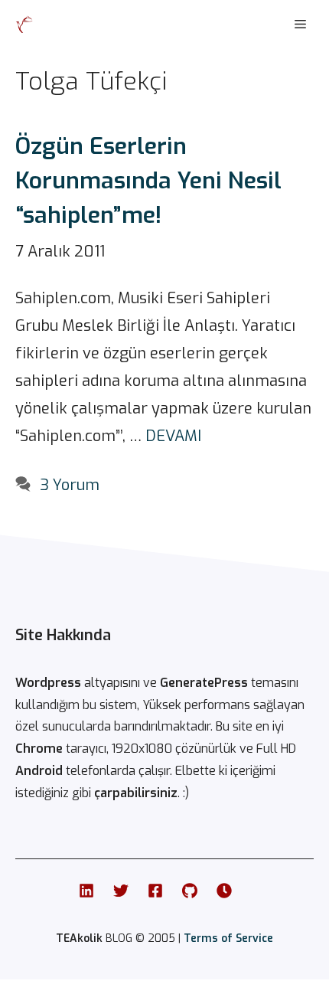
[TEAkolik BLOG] (24, 24)
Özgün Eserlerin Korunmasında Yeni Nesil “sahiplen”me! (148, 180)
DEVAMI (173, 436)
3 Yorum (69, 485)
